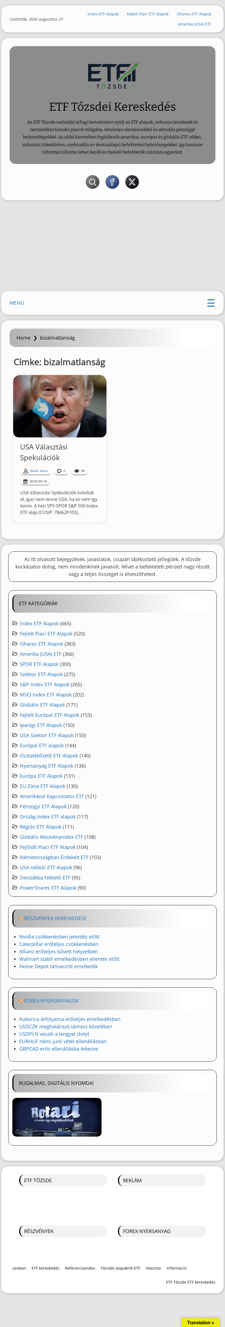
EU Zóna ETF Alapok (42, 786)
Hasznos (153, 1268)
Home (23, 337)
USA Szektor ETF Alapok (47, 735)
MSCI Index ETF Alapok (46, 694)
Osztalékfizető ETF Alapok (49, 755)
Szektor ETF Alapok (41, 674)
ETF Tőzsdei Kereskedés (112, 107)
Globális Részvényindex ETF (51, 837)
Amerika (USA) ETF (194, 24)
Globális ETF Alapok (42, 704)
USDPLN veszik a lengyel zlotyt (54, 1034)
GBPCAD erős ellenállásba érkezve (58, 1048)
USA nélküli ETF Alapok (46, 867)
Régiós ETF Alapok (40, 826)
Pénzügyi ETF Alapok (43, 806)
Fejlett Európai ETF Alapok (49, 715)
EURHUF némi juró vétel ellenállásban (62, 1041)
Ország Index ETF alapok (48, 816)
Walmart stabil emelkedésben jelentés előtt (69, 959)
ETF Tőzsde (38, 1180)
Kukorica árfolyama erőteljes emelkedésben (69, 1019)
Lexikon (19, 1268)
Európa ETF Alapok (41, 776)
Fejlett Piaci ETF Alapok (147, 13)
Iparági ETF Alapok (41, 725)
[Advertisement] (112, 247)
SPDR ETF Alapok (39, 664)
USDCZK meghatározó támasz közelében (65, 1026)
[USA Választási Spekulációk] (59, 406)
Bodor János (39, 471)
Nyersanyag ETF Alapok (46, 765)
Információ (176, 1268)
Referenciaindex (80, 1268)
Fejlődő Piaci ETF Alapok (47, 847)
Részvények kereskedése (55, 918)
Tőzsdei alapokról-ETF (120, 1268)
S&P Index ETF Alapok (44, 684)
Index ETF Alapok (103, 13)
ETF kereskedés (46, 1268)
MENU (17, 302)
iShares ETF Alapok (194, 13)
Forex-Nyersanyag (147, 1231)
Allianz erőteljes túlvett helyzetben (58, 951)
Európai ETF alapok (42, 745)
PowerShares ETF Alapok (48, 887)
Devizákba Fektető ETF (45, 877)
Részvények (39, 1231)
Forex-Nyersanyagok (51, 1000)
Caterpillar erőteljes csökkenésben (59, 944)
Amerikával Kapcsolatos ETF (52, 796)
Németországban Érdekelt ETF (54, 857)
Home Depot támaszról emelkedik (58, 966)
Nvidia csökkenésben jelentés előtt (59, 936)
